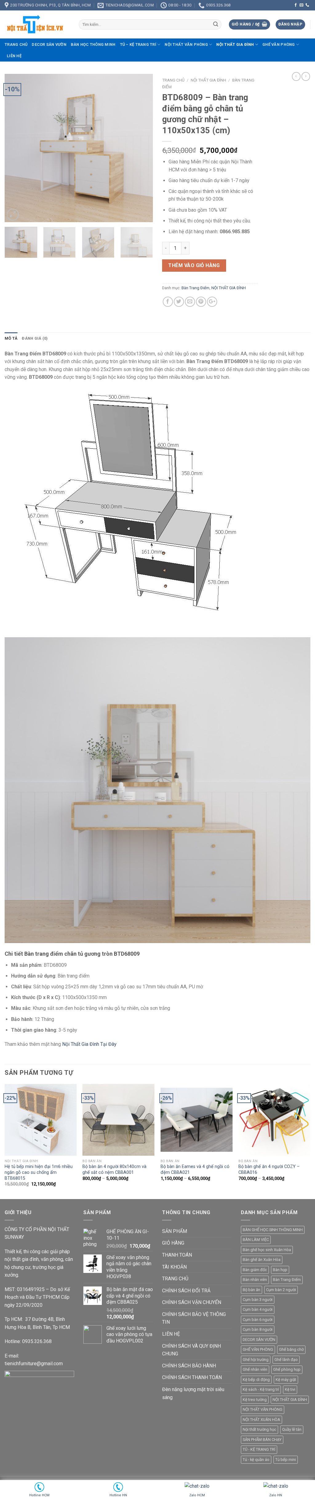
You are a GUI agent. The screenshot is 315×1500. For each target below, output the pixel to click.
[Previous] (15, 148)
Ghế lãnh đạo (286, 1359)
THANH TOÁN (177, 1255)
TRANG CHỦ (175, 1279)
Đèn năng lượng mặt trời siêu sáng (193, 1393)
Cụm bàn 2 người (281, 1289)
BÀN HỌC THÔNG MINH (93, 44)
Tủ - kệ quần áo (256, 1459)
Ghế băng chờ (291, 1349)
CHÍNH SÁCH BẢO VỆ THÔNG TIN (194, 1318)
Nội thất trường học (259, 1429)
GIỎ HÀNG (173, 1243)
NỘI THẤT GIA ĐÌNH (235, 44)
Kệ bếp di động (256, 1379)
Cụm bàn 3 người (258, 1299)
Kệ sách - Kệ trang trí (261, 1389)
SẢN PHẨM (174, 1231)
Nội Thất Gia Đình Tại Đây (89, 1044)
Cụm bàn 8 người (258, 1329)
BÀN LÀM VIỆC (256, 1239)
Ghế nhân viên (255, 1369)
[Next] (142, 148)
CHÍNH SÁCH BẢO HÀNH (189, 1366)
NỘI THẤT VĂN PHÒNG (186, 44)
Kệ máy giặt (286, 1379)
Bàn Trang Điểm (195, 288)
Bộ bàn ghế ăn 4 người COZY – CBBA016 (269, 1169)
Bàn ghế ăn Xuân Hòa (262, 1259)
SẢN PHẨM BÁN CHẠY (262, 1439)
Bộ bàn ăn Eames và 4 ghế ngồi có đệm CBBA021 (195, 1169)
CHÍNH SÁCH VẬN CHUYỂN (191, 1302)
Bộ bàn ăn (251, 1289)
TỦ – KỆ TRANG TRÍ (138, 44)
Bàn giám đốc (255, 1269)
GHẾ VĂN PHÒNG (278, 44)
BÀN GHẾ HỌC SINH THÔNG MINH (273, 1229)
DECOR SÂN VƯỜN (49, 44)
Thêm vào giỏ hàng (194, 265)
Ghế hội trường (256, 1359)
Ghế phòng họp (287, 1369)
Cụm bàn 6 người (258, 1319)
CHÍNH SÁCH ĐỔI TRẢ (186, 1291)
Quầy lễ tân (291, 1429)
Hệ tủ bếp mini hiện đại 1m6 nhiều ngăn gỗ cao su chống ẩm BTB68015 (39, 1172)
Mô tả (11, 338)
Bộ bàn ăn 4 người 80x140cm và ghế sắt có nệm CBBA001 (114, 1169)
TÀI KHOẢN (174, 1267)
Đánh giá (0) (35, 338)
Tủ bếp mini (285, 1459)
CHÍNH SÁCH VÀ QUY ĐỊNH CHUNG (191, 1350)
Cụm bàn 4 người (258, 1309)
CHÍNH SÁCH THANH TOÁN (192, 1377)
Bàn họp (280, 1269)
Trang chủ (16, 44)
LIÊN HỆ (14, 56)
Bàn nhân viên (255, 1279)
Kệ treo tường (255, 1399)
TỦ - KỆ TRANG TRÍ (259, 1449)
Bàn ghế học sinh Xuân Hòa (267, 1249)
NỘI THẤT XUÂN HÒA (261, 1419)
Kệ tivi (290, 1389)
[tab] (11, 338)
